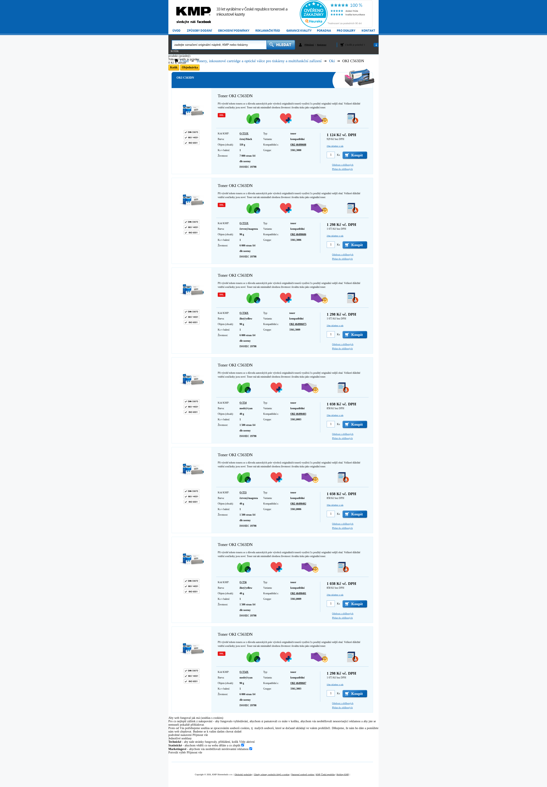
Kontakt (368, 30)
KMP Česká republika (325, 774)
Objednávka (190, 67)
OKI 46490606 (298, 234)
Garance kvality (299, 30)
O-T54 (243, 402)
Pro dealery (346, 30)
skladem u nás (335, 146)
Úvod (176, 30)
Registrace (321, 45)
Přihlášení (309, 45)
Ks (338, 154)
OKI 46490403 (298, 413)
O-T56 (243, 582)
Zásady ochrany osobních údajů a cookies (272, 774)
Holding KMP (343, 774)
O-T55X (244, 223)
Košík (175, 51)
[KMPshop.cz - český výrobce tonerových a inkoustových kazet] (193, 11)
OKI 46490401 (298, 593)
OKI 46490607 (298, 683)
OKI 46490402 (298, 503)
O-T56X (244, 313)
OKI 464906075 (297, 324)
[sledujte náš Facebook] (193, 22)
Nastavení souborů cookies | (303, 774)
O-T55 (243, 492)
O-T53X (244, 133)
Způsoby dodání (199, 30)
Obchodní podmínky (233, 30)
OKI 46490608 (298, 144)
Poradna (324, 30)
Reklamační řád (267, 30)
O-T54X (244, 672)
